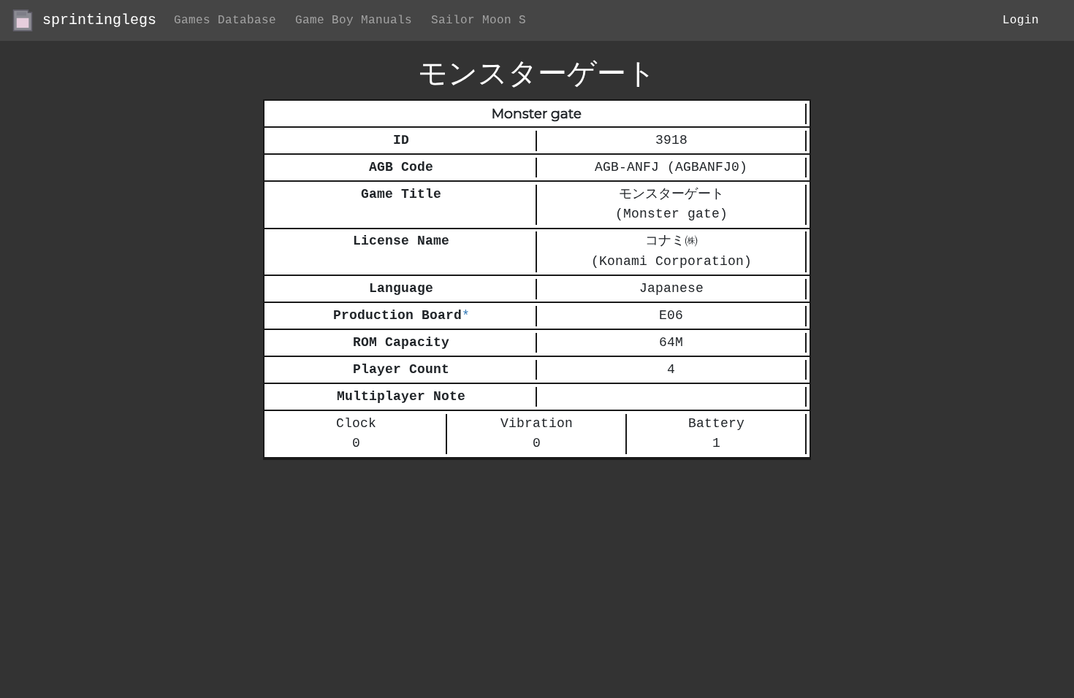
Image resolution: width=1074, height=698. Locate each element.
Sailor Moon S (478, 20)
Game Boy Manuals (353, 20)
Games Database (225, 20)
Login (1020, 20)
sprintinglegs (95, 20)
